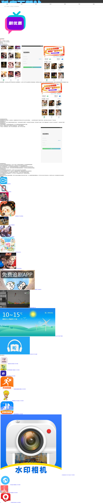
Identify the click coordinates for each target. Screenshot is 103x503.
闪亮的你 (12, 236)
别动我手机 (9, 191)
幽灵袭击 (10, 200)
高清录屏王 (9, 183)
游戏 (50, 4)
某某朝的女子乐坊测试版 (19, 216)
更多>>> (4, 269)
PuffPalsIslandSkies (18, 252)
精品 (21, 4)
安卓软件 (8, 6)
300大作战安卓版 (18, 268)
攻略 (94, 4)
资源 (65, 4)
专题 (79, 4)
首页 (7, 4)
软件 (36, 4)
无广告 (1, 45)
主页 (5, 6)
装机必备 (11, 6)
